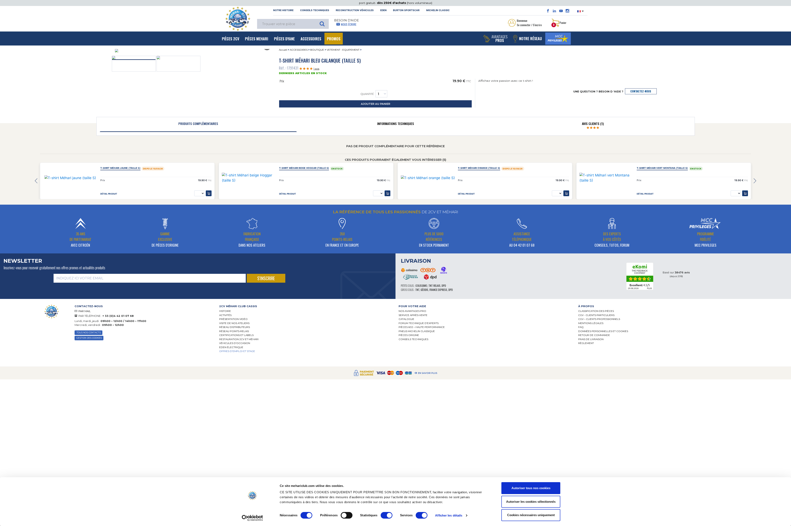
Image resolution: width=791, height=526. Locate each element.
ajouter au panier (375, 103)
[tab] (198, 124)
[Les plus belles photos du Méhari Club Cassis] (567, 11)
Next (754, 181)
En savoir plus (427, 373)
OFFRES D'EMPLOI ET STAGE (237, 351)
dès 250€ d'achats (392, 3)
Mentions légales (590, 323)
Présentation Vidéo (233, 319)
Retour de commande (594, 335)
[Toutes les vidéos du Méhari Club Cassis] (561, 11)
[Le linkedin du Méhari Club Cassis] (554, 11)
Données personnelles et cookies (603, 331)
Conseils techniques (314, 10)
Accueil (283, 49)
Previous (36, 181)
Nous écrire (348, 24)
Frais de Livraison (591, 339)
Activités (225, 315)
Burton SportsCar (406, 10)
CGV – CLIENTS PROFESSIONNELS (599, 319)
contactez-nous (640, 91)
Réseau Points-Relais (234, 331)
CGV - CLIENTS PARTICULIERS (596, 315)
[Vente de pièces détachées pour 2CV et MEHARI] (238, 18)
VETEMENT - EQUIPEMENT (343, 49)
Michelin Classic (438, 10)
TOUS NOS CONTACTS (88, 332)
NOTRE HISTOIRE (283, 10)
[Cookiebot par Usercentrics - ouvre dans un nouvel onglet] (252, 518)
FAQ (581, 327)
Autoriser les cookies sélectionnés (531, 501)
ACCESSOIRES (299, 49)
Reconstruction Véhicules (355, 10)
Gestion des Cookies (89, 338)
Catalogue (406, 319)
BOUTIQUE (317, 49)
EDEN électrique (231, 347)
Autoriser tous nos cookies (530, 488)
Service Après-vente (413, 315)
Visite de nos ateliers (234, 323)
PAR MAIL (84, 311)
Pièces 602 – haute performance (422, 327)
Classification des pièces (596, 311)
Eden (383, 10)
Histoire (225, 311)
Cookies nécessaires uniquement (531, 515)
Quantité (367, 94)
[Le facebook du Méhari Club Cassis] (548, 11)
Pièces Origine (409, 335)
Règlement (586, 343)
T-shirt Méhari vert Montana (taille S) (662, 168)
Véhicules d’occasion (234, 343)
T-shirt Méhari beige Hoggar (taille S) (304, 168)
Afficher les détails (448, 515)
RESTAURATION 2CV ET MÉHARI (239, 339)
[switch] (346, 515)
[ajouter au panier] (209, 193)
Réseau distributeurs (234, 327)
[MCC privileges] (558, 39)
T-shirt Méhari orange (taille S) (479, 168)
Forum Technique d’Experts (419, 323)
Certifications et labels (236, 335)
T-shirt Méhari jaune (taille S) (120, 168)
